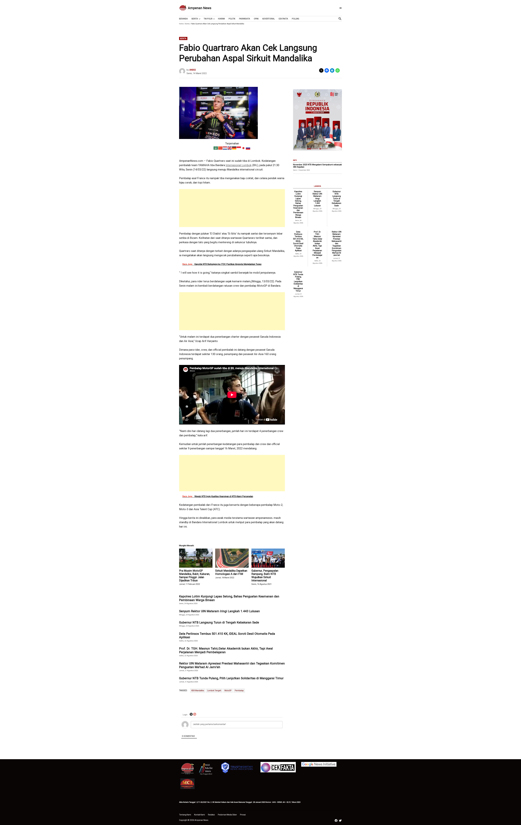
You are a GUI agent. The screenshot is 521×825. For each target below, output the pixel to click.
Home (181, 24)
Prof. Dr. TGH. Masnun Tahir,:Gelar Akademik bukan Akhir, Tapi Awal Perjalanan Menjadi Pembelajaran (226, 650)
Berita (187, 24)
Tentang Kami (185, 815)
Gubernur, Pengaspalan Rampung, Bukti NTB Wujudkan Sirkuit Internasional (264, 575)
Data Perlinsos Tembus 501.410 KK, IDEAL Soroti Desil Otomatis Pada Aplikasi (227, 635)
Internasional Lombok (239, 165)
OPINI (256, 19)
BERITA (195, 19)
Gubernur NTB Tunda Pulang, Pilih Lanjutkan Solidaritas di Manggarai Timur (231, 678)
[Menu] (340, 8)
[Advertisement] (232, 208)
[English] (229, 147)
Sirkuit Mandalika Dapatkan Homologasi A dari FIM (231, 572)
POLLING (295, 19)
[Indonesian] (239, 147)
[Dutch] (225, 147)
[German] (234, 147)
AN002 (192, 70)
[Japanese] (243, 147)
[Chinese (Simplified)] (220, 147)
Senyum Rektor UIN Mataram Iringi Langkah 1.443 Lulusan (219, 611)
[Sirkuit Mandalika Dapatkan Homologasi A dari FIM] (232, 558)
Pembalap (239, 690)
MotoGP (228, 690)
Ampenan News (199, 8)
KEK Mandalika (197, 690)
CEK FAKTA (283, 19)
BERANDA (183, 19)
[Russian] (248, 147)
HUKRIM (221, 19)
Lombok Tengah (214, 690)
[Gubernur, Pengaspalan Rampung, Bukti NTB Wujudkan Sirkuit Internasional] (268, 558)
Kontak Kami (199, 815)
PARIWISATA (244, 19)
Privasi (243, 815)
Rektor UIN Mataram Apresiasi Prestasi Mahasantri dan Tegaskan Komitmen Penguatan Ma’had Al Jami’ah (232, 665)
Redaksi (211, 815)
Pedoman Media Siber (227, 815)
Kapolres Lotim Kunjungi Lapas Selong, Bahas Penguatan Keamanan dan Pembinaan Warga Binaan (229, 598)
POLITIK (232, 19)
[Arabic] (216, 147)
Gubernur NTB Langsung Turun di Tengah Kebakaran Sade (219, 622)
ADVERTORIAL (268, 19)
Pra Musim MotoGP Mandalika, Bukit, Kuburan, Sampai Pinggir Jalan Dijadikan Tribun (194, 575)
